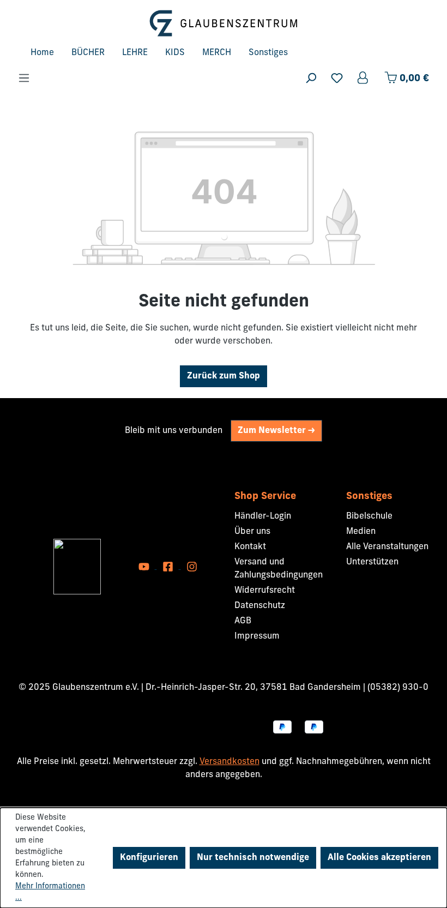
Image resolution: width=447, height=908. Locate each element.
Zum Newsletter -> (276, 430)
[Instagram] (192, 566)
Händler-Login (262, 516)
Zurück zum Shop (223, 376)
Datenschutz (259, 606)
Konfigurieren (149, 857)
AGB (242, 621)
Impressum (257, 636)
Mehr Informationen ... (50, 892)
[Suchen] (311, 78)
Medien (361, 531)
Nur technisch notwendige (253, 857)
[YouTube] (145, 566)
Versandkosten (229, 761)
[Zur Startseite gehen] (223, 23)
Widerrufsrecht (264, 590)
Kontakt (250, 547)
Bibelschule (369, 516)
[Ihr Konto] (363, 78)
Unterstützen (372, 562)
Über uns (252, 531)
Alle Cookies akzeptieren (379, 857)
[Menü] (24, 78)
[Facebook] (169, 566)
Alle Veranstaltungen (387, 547)
